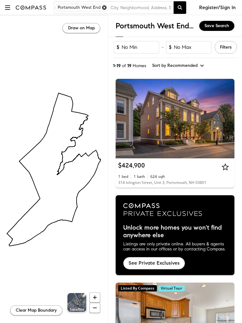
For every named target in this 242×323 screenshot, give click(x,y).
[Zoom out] (94, 308)
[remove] (104, 7)
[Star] (225, 167)
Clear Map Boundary (36, 310)
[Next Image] (227, 119)
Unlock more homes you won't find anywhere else (172, 231)
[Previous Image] (123, 119)
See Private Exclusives (154, 263)
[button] (7, 7)
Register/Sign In (217, 7)
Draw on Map (81, 28)
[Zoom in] (94, 297)
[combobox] (140, 8)
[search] (180, 7)
